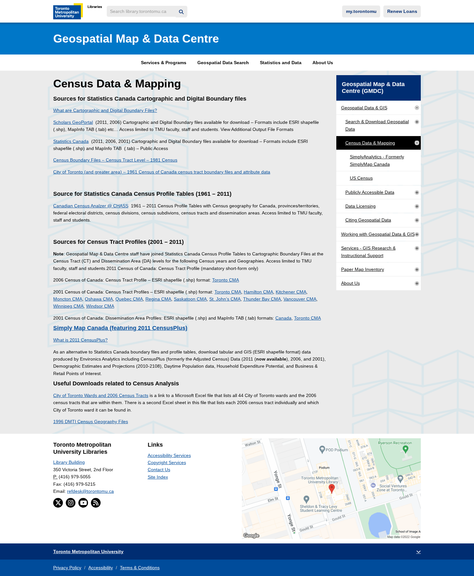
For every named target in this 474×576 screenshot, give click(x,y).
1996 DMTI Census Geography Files (90, 421)
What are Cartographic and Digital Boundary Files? (105, 110)
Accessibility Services (169, 455)
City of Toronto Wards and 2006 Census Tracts (100, 395)
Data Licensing (360, 206)
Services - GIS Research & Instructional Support (368, 251)
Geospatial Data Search (223, 62)
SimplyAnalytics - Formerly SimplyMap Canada (377, 160)
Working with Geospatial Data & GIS (378, 234)
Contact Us (159, 469)
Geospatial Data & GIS (364, 107)
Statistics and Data (280, 62)
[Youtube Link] (83, 503)
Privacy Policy (67, 567)
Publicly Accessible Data (369, 192)
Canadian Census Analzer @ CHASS (90, 205)
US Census (361, 178)
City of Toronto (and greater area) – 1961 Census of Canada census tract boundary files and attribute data (161, 171)
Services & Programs (163, 62)
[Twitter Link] (58, 503)
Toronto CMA (225, 280)
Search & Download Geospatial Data (377, 125)
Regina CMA (158, 299)
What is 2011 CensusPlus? (80, 340)
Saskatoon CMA (190, 299)
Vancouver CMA (299, 299)
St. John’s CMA (225, 299)
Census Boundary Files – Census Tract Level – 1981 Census (115, 160)
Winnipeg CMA (68, 306)
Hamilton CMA (258, 291)
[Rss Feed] (96, 503)
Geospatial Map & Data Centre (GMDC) (373, 87)
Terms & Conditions (140, 567)
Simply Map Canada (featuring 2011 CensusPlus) (120, 328)
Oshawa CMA (99, 299)
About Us (322, 62)
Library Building (69, 462)
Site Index (158, 477)
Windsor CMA (100, 306)
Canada (283, 318)
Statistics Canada (71, 141)
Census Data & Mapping (370, 142)
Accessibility (100, 567)
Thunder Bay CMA (262, 299)
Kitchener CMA (291, 291)
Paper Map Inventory (362, 269)
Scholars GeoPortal (73, 122)
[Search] (181, 11)
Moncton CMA (67, 299)
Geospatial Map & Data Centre (136, 38)
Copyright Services (167, 462)
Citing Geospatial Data (368, 220)
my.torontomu (361, 11)
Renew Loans (402, 11)
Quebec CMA (129, 299)
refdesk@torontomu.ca (90, 491)
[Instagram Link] (70, 503)
